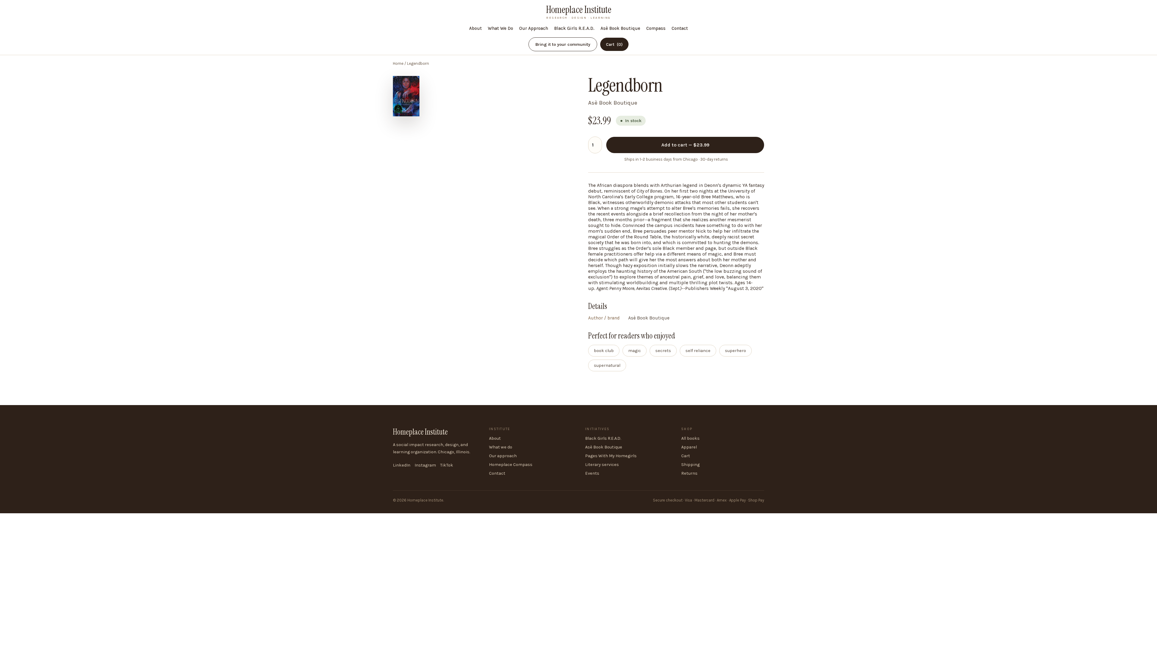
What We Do (500, 28)
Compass (656, 28)
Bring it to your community (562, 44)
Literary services (602, 464)
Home (398, 63)
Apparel (689, 447)
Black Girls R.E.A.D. (574, 28)
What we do (500, 447)
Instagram (425, 465)
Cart (614, 44)
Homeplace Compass (510, 464)
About (475, 28)
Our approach (503, 455)
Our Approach (533, 28)
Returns (689, 473)
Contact (680, 28)
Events (592, 473)
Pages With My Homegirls (611, 455)
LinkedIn (401, 465)
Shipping (690, 464)
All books (690, 438)
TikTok (446, 465)
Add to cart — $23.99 (685, 145)
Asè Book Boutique (620, 28)
